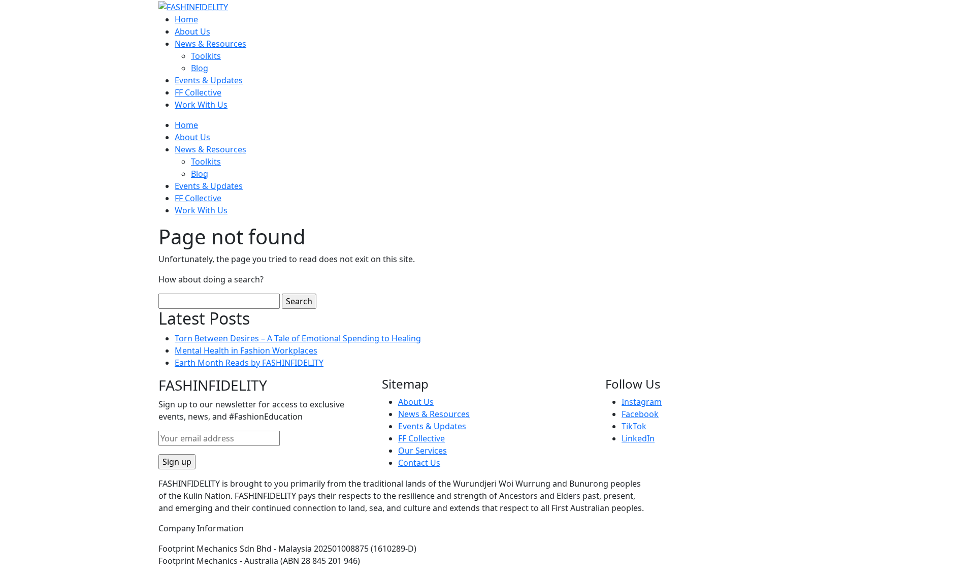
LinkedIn (638, 438)
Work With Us (201, 104)
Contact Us (419, 462)
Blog (199, 68)
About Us (192, 31)
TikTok (634, 426)
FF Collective (198, 92)
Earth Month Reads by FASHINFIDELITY (249, 362)
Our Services (422, 450)
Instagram (642, 401)
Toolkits (206, 55)
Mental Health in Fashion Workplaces (246, 350)
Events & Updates (209, 80)
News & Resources (210, 43)
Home (186, 19)
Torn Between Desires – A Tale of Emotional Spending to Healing (298, 338)
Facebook (640, 414)
